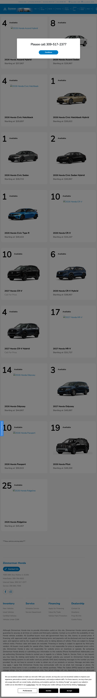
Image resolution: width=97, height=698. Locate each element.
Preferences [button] (82, 685)
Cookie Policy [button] (30, 685)
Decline (48, 691)
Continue (48, 52)
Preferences (27, 691)
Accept (69, 691)
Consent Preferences (2, 428)
